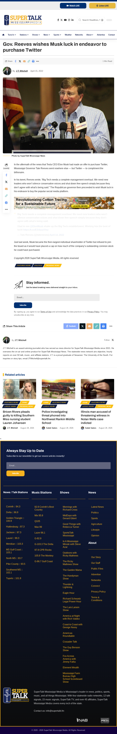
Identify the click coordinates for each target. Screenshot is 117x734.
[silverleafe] (64, 203)
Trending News (52, 265)
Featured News (24, 265)
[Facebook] (58, 20)
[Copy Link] (29, 61)
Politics (38, 265)
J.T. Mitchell (22, 71)
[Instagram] (69, 20)
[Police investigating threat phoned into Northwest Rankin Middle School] (58, 389)
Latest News (10, 406)
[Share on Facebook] (15, 61)
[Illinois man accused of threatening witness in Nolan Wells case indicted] (97, 389)
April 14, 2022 (57, 235)
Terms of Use (46, 312)
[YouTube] (65, 20)
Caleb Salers (51, 428)
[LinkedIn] (72, 20)
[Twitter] (61, 20)
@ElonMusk (36, 226)
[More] (38, 61)
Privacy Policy (93, 312)
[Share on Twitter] (20, 61)
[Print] (33, 61)
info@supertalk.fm (55, 710)
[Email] (24, 61)
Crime (24, 402)
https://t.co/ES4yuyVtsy (36, 230)
